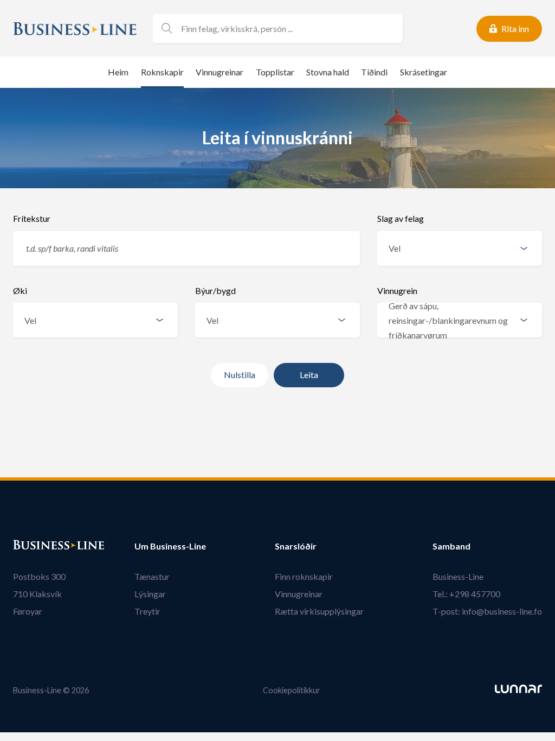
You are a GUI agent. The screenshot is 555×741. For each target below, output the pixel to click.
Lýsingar (150, 594)
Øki (20, 290)
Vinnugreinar (219, 72)
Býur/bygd (215, 290)
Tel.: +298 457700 (466, 594)
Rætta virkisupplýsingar (319, 611)
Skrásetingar (423, 72)
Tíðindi (374, 72)
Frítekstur (31, 218)
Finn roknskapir (304, 576)
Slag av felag (400, 218)
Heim (118, 72)
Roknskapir (162, 72)
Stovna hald (327, 72)
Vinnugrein (397, 290)
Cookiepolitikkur (291, 690)
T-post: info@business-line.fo (487, 611)
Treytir (147, 611)
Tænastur (152, 576)
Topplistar (275, 72)
